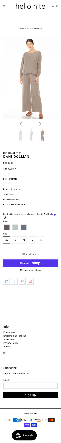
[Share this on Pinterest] (22, 281)
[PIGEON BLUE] (23, 227)
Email (6, 380)
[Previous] (22, 124)
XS (6, 240)
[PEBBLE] (6, 227)
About (6, 346)
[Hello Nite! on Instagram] (4, 353)
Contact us (9, 332)
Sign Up (30, 395)
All (27, 29)
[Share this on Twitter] (6, 281)
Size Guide (8, 163)
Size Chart (8, 339)
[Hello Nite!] (30, 6)
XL (40, 240)
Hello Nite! (33, 413)
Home (22, 29)
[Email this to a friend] (30, 281)
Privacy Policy (10, 343)
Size (5, 234)
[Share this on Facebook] (14, 281)
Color (5, 221)
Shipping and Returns (14, 335)
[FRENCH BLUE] (15, 227)
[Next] (38, 124)
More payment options (30, 270)
